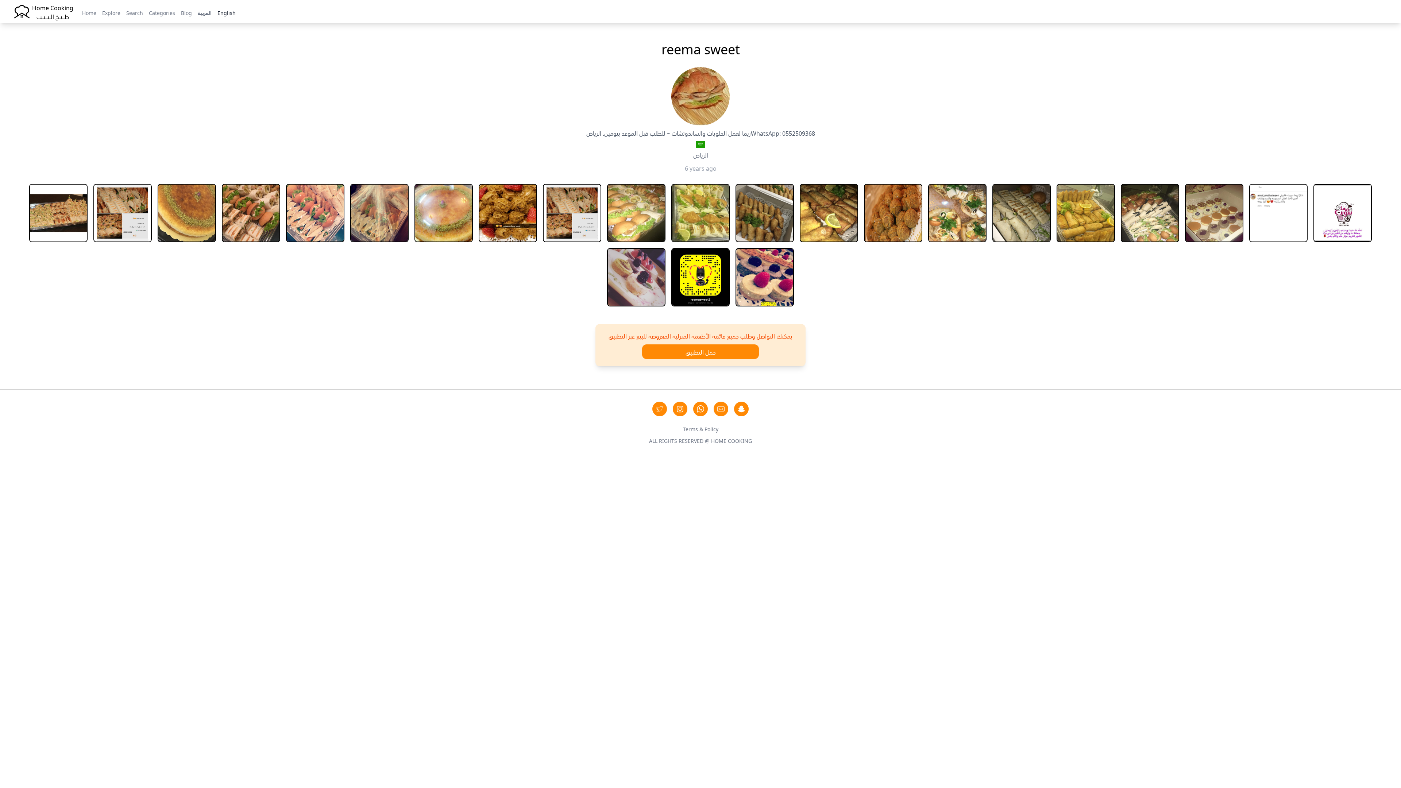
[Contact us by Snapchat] (741, 409)
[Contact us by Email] (721, 409)
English (226, 12)
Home (89, 12)
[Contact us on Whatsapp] (700, 409)
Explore (111, 12)
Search (134, 12)
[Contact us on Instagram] (680, 409)
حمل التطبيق (701, 352)
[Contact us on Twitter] (659, 409)
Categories (162, 12)
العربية (205, 12)
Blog (186, 12)
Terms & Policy (700, 428)
